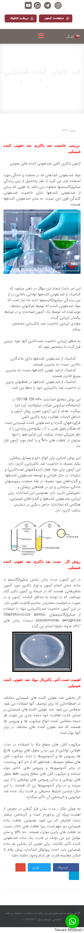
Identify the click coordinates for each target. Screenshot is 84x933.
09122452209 (30, 920)
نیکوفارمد (27, 913)
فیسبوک (63, 867)
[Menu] (42, 36)
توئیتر (36, 867)
